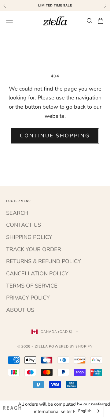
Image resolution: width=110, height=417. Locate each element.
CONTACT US (23, 225)
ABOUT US (20, 310)
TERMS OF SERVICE (31, 285)
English (84, 411)
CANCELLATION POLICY (37, 273)
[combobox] (89, 411)
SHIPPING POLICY (29, 237)
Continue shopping (55, 135)
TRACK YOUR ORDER (33, 249)
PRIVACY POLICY (28, 297)
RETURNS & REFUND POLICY (43, 261)
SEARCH (17, 213)
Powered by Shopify (71, 346)
